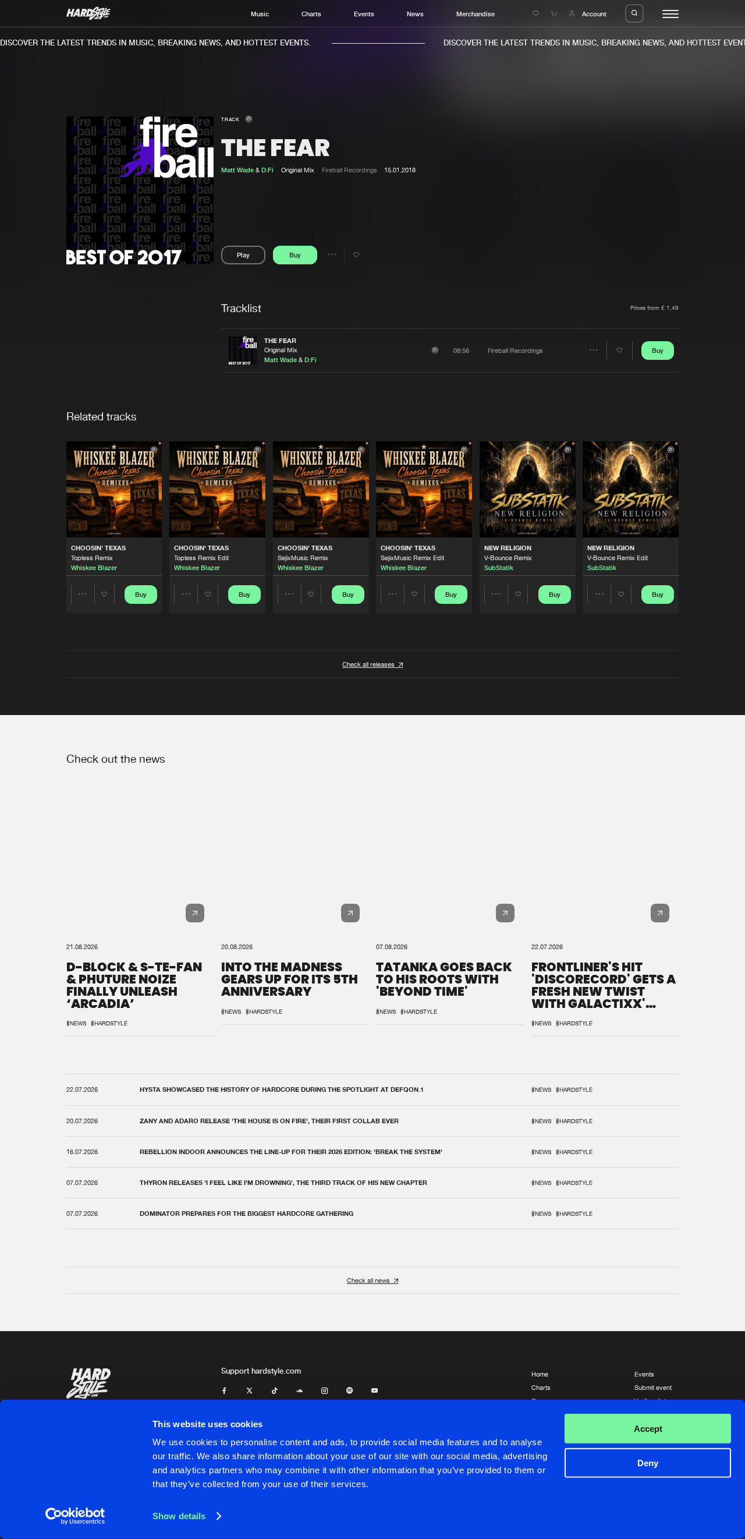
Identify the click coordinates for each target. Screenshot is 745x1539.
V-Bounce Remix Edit (617, 557)
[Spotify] (349, 1391)
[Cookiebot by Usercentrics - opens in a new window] (75, 1516)
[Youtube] (374, 1391)
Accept (648, 1429)
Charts (311, 13)
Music (260, 13)
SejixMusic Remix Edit (412, 557)
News (415, 13)
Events (364, 13)
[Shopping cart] (555, 13)
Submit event (653, 1387)
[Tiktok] (274, 1391)
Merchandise (475, 13)
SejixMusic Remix (303, 557)
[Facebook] (224, 1391)
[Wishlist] (537, 13)
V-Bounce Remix (508, 557)
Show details (178, 1516)
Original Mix (280, 349)
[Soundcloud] (299, 1391)
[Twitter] (249, 1391)
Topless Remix (92, 557)
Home (539, 1374)
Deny (647, 1462)
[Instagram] (324, 1391)
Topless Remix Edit (201, 557)
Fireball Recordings (349, 170)
